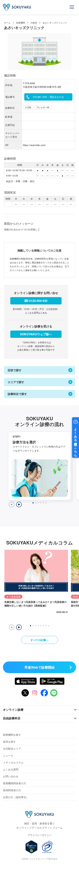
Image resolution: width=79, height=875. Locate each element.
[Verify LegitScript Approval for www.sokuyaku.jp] (31, 846)
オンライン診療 (13, 709)
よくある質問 (10, 769)
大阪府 (33, 22)
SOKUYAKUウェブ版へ (36, 334)
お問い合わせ (10, 776)
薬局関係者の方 (12, 790)
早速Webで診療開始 (39, 667)
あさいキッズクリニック (55, 22)
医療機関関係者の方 (14, 783)
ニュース (8, 755)
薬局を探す (9, 741)
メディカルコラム (13, 762)
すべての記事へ (39, 640)
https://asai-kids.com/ (34, 145)
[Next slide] (19, 504)
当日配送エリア (12, 748)
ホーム (7, 22)
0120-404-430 (38, 301)
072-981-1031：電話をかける (48, 97)
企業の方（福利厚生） (16, 797)
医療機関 (20, 22)
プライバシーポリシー (39, 835)
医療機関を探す (12, 734)
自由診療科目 (12, 718)
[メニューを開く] (72, 7)
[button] (19, 627)
